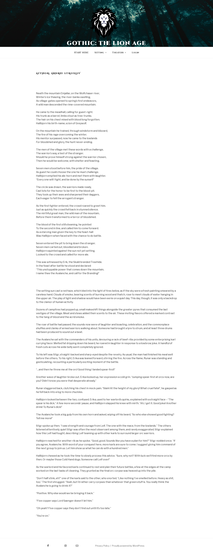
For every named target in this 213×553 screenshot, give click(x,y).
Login (135, 52)
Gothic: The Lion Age (106, 43)
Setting (99, 52)
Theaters (117, 52)
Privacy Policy (102, 545)
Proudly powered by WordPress (128, 545)
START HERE (81, 52)
